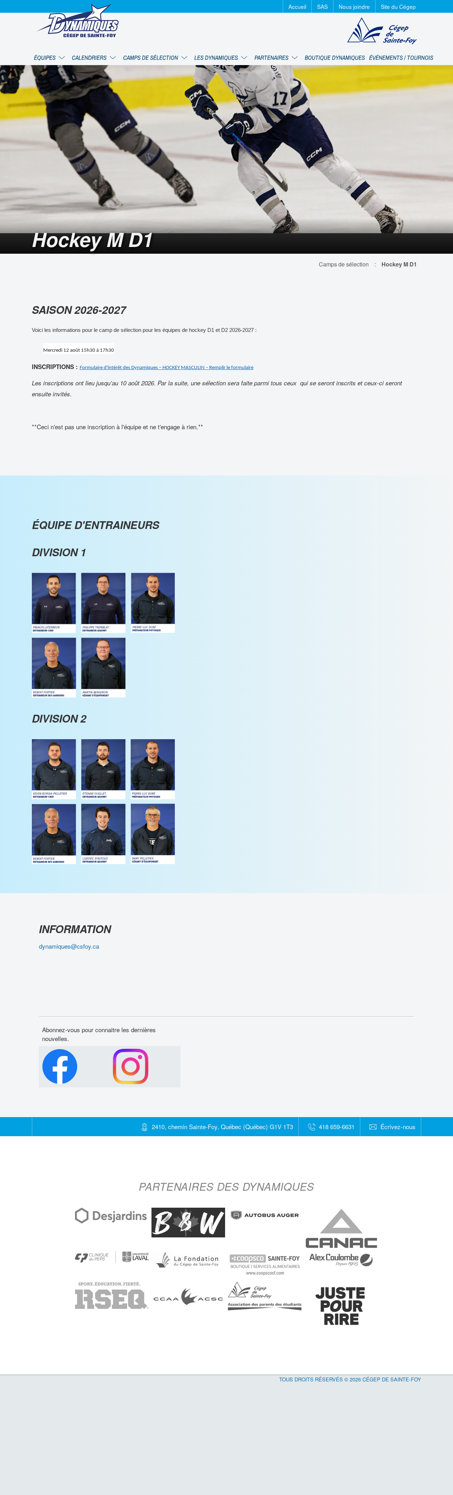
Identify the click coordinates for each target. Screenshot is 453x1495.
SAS (322, 6)
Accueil (297, 6)
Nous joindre (354, 6)
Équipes (45, 57)
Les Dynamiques (216, 57)
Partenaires (272, 57)
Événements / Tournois (401, 57)
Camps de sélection (151, 57)
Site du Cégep (398, 6)
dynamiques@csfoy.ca (69, 946)
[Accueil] (77, 20)
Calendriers (90, 57)
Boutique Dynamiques (335, 57)
